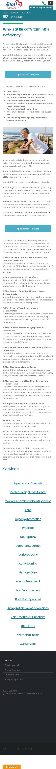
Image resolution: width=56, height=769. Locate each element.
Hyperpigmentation (28, 519)
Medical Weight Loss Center (28, 492)
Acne (28, 510)
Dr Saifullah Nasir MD (13, 675)
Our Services (28, 644)
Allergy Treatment (28, 581)
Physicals (28, 528)
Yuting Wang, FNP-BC (14, 680)
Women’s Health (28, 635)
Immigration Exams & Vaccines (28, 608)
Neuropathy (28, 537)
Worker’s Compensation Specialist (28, 501)
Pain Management (28, 590)
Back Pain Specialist (28, 599)
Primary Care (28, 572)
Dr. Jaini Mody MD (12, 665)
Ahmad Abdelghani (13, 670)
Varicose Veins (28, 555)
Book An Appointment (41, 7)
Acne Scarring (28, 563)
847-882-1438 (11, 691)
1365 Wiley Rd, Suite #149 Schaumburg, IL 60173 (24, 694)
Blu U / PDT (28, 626)
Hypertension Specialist (28, 483)
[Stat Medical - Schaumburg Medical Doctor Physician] (14, 4)
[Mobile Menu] (50, 3)
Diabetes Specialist (28, 546)
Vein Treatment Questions (28, 617)
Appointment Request (28, 74)
